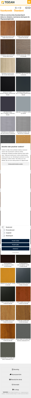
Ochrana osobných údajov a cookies (15, 164)
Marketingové (9, 235)
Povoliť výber (15, 244)
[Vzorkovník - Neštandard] (29, 8)
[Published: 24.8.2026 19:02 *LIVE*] (9, 392)
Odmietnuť (15, 248)
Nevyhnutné (9, 227)
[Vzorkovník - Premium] (26, 8)
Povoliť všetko (15, 240)
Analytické (8, 232)
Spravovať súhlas (24, 393)
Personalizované (10, 230)
